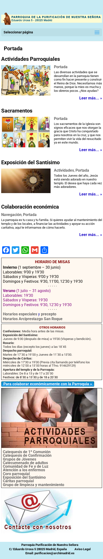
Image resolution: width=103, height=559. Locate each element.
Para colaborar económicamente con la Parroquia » (47, 384)
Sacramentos (16, 111)
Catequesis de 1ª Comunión (27, 452)
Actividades (64, 170)
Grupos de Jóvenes (19, 459)
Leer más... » (90, 98)
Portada (13, 48)
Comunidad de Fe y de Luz (25, 466)
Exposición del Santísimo (30, 162)
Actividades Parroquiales (30, 59)
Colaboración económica (30, 207)
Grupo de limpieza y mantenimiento (33, 484)
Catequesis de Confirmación (27, 455)
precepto (48, 314)
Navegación (11, 214)
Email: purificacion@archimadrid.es (49, 553)
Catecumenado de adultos (25, 463)
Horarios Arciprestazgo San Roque (33, 319)
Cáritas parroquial (18, 481)
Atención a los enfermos (24, 470)
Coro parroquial (16, 474)
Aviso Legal (82, 549)
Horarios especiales (20, 314)
